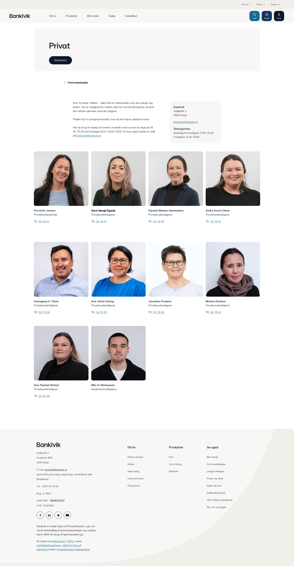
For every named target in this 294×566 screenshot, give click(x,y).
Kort (171, 457)
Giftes (131, 464)
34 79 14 (215, 221)
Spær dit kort (214, 485)
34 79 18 (158, 221)
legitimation (58, 541)
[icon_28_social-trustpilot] (58, 515)
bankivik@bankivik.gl (89, 135)
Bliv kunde (212, 457)
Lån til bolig (175, 464)
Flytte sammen (135, 457)
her (81, 534)
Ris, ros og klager (216, 507)
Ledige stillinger (215, 471)
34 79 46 (44, 396)
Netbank (173, 471)
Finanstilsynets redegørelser (73, 549)
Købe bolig (133, 471)
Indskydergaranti (216, 492)
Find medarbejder (216, 464)
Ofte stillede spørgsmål (219, 500)
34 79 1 (100, 221)
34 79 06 (44, 312)
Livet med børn (136, 478)
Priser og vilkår (215, 478)
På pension (134, 485)
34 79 (214, 312)
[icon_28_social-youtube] (67, 515)
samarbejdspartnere (49, 545)
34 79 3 (157, 312)
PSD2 (70, 541)
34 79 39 (101, 312)
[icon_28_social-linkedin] (49, 515)
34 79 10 (44, 221)
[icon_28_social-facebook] (40, 515)
